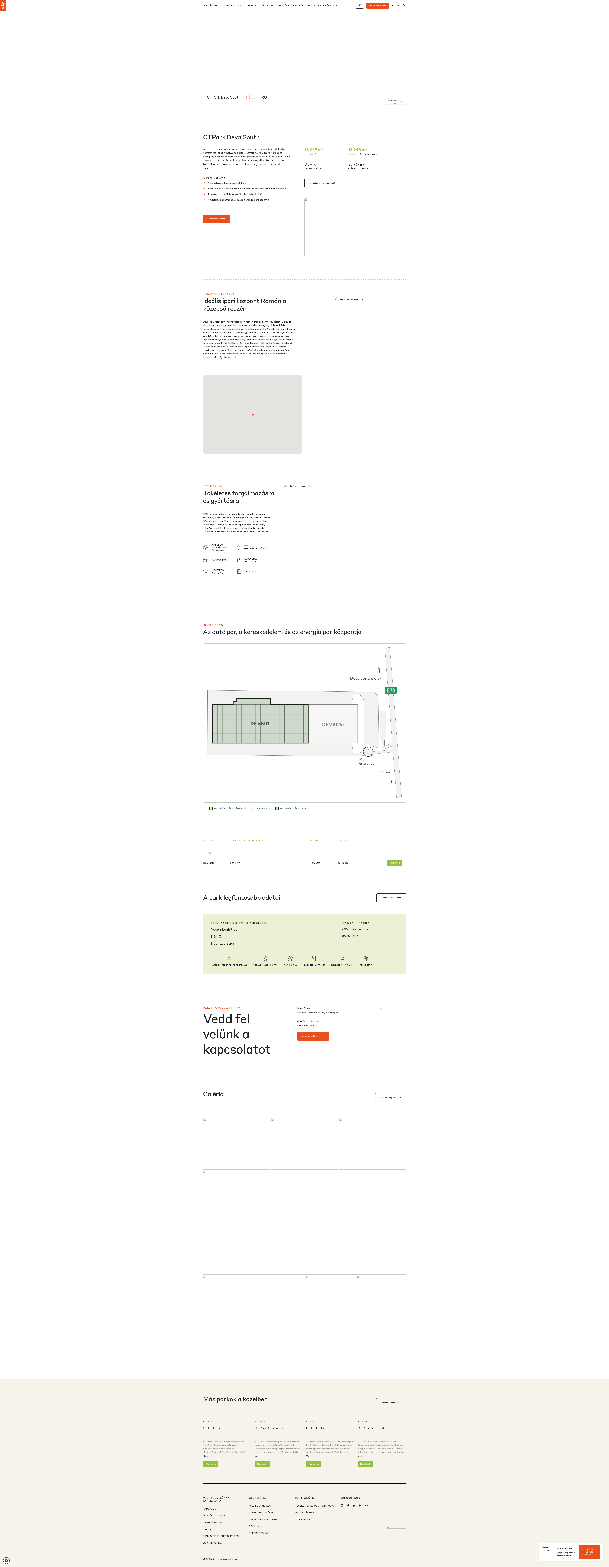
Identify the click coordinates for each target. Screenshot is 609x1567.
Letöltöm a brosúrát (216, 219)
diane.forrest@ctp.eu (308, 1020)
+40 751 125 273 (305, 1025)
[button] (253, 415)
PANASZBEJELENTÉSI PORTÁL (221, 1536)
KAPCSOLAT (210, 1508)
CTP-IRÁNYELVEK (213, 1522)
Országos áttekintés (391, 1402)
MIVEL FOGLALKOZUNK (239, 5)
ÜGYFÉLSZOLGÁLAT (215, 1515)
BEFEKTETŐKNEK (324, 5)
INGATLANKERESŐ (260, 1505)
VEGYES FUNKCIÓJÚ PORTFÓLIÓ (314, 1505)
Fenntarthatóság (261, 1512)
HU (393, 5)
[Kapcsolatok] (360, 6)
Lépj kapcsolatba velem (313, 1036)
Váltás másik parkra (394, 101)
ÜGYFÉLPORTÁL (212, 1542)
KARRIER (208, 1529)
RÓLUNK (265, 5)
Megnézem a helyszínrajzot (322, 183)
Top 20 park (302, 1519)
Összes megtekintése (390, 1097)
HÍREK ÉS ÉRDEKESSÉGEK (291, 5)
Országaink (211, 5)
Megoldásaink (304, 1512)
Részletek (395, 862)
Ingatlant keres (377, 5)
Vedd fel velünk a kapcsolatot (590, 1552)
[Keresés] (404, 5)
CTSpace (343, 862)
